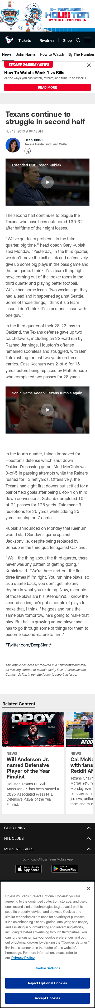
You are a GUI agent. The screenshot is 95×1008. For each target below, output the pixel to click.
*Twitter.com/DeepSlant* (29, 644)
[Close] (89, 65)
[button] (47, 182)
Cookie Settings (47, 968)
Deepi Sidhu (33, 140)
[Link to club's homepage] (9, 38)
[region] (47, 944)
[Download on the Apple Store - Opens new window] (28, 869)
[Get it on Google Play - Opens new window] (65, 871)
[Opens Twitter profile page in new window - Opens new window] (28, 151)
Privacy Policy (23, 958)
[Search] (78, 40)
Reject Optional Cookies (47, 983)
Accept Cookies (47, 998)
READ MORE (47, 87)
